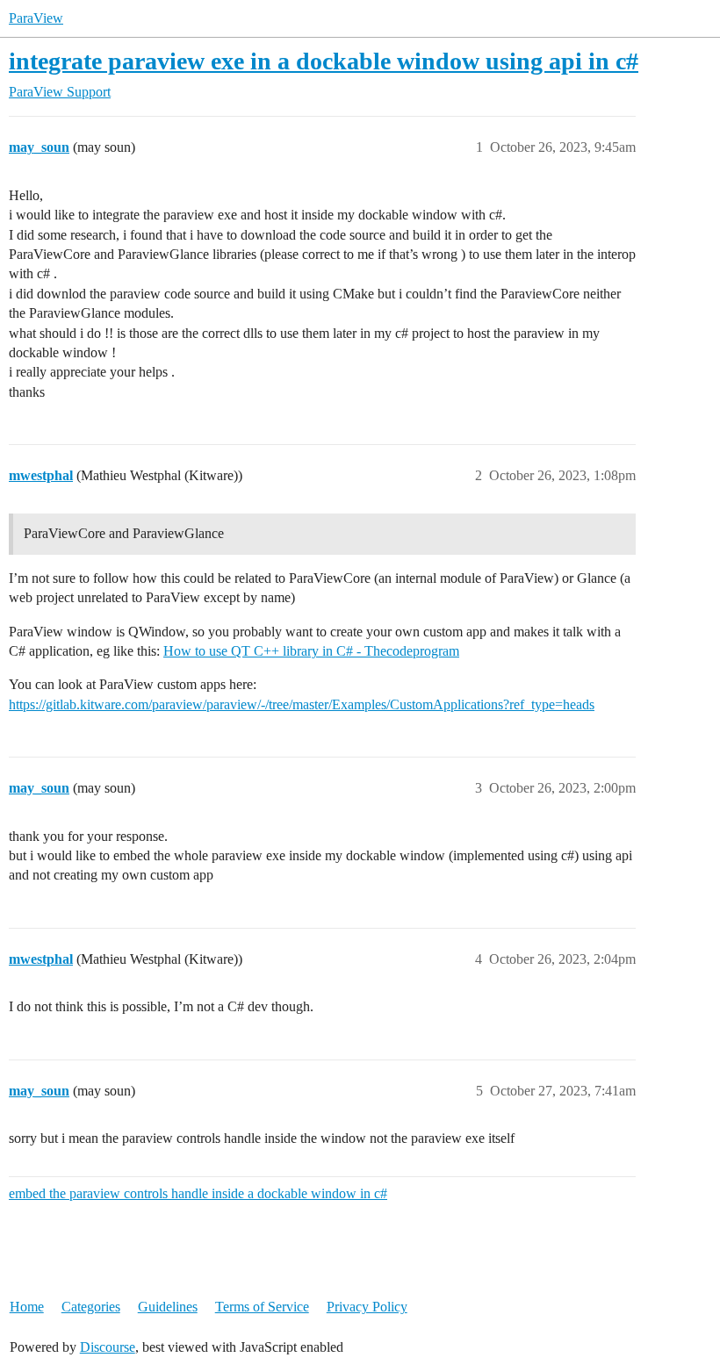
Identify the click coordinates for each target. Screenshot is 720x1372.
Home (27, 1306)
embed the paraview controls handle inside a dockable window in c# (198, 1193)
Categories (90, 1306)
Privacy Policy (367, 1306)
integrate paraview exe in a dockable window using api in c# (323, 61)
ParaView (36, 18)
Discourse (107, 1347)
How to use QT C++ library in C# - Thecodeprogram (311, 650)
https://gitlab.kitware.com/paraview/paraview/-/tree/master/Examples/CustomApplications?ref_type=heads (301, 704)
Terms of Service (262, 1306)
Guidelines (168, 1306)
